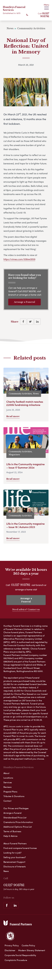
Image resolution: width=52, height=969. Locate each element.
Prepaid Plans (10, 791)
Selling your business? (14, 857)
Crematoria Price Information (18, 822)
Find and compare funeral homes (20, 848)
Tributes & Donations (13, 796)
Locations (8, 777)
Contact (7, 800)
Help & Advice (10, 836)
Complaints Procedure (16, 960)
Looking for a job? (12, 852)
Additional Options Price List (17, 826)
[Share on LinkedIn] (37, 321)
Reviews (7, 787)
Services (7, 782)
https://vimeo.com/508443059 (19, 259)
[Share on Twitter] (30, 321)
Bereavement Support (14, 861)
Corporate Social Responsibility (20, 955)
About (6, 773)
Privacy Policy (12, 945)
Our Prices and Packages (16, 808)
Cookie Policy (28, 945)
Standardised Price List (14, 817)
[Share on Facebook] (23, 321)
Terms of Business (12, 831)
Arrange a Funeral (24, 302)
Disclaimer (10, 950)
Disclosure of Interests (14, 866)
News (6, 871)
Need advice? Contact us (26, 609)
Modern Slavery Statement (31, 950)
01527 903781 (44, 15)
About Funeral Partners (15, 843)
